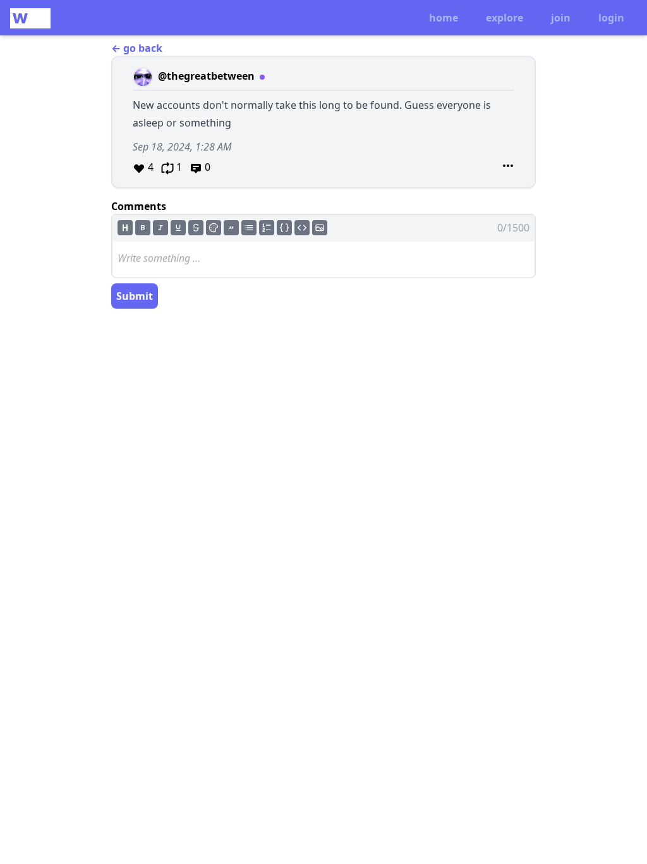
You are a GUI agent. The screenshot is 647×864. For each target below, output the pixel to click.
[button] (323, 122)
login (611, 18)
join (561, 18)
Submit (134, 296)
